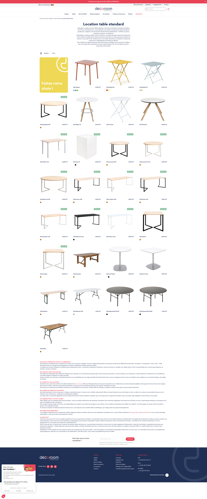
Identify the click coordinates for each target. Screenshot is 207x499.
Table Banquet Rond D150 (112, 311)
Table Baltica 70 (77, 124)
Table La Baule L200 (111, 199)
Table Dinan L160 (143, 199)
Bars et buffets (98, 462)
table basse (145, 412)
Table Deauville (77, 274)
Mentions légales (120, 464)
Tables (95, 460)
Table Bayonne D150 (45, 199)
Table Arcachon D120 (144, 162)
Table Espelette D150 (45, 124)
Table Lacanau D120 (111, 162)
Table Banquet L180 (78, 311)
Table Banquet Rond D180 (145, 311)
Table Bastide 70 (143, 87)
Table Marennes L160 (78, 236)
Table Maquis (76, 87)
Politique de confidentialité (123, 466)
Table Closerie (109, 124)
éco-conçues (78, 384)
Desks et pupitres (98, 464)
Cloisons (96, 468)
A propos (118, 458)
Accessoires (97, 466)
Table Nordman (143, 124)
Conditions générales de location (125, 468)
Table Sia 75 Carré (143, 274)
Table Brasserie (43, 311)
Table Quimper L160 (45, 236)
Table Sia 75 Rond (110, 274)
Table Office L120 (44, 162)
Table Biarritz (142, 236)
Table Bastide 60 (110, 87)
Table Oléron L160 (110, 236)
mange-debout (135, 412)
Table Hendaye (43, 274)
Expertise (118, 462)
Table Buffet (43, 348)
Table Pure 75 (76, 162)
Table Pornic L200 (77, 199)
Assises (96, 458)
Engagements (119, 460)
